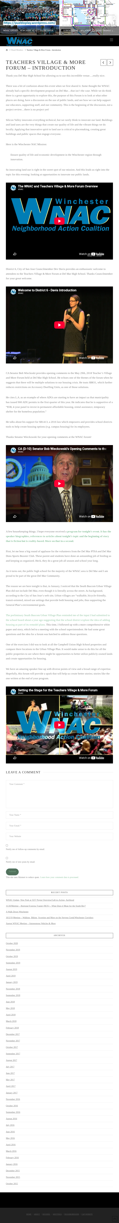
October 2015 (12, 1184)
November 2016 (13, 1099)
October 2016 (12, 1106)
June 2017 (10, 1073)
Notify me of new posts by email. (20, 862)
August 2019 (11, 969)
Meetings (57, 1214)
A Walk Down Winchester (17, 912)
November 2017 (13, 1041)
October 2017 (12, 1047)
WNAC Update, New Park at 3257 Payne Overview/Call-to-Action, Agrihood (40, 900)
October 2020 (12, 943)
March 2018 (11, 1021)
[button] (111, 40)
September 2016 (13, 1112)
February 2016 (12, 1157)
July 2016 (10, 1125)
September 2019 (13, 963)
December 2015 (13, 1171)
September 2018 (13, 995)
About (37, 1214)
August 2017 (11, 1060)
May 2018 (10, 1008)
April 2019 (10, 976)
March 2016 (11, 1151)
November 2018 (13, 989)
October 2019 (12, 956)
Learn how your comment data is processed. (59, 877)
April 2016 (10, 1145)
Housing (46, 1214)
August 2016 (11, 1119)
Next (112, 17)
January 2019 (12, 982)
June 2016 (10, 1132)
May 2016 (10, 1138)
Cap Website (87, 1214)
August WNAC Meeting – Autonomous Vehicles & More (31, 923)
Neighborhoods (71, 1214)
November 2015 (13, 1177)
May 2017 (10, 1080)
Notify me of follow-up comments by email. (25, 849)
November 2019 (13, 950)
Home (28, 1214)
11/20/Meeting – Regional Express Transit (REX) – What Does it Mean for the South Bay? (46, 906)
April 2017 (10, 1086)
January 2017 (12, 1093)
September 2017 (13, 1054)
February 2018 (12, 1028)
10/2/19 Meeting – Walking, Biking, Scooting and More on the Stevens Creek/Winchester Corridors (49, 917)
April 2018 (10, 1015)
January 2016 (12, 1164)
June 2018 (10, 1002)
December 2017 (13, 1034)
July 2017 (10, 1067)
